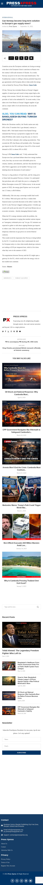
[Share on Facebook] (16, 58)
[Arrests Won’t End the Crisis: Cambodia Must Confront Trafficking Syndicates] (21, 451)
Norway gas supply (21, 278)
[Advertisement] (21, 296)
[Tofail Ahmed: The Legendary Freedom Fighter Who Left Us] (21, 635)
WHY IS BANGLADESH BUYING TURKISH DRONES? (19, 117)
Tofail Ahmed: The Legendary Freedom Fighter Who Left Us (20, 651)
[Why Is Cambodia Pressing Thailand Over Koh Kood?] (21, 565)
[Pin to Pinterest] (26, 58)
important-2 (8, 278)
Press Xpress (13, 26)
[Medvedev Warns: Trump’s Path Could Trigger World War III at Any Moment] (21, 489)
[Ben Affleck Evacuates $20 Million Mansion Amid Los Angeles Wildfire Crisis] (21, 527)
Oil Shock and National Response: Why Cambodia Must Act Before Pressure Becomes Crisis (28, 695)
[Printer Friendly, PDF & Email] (5, 271)
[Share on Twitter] (21, 58)
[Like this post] (12, 58)
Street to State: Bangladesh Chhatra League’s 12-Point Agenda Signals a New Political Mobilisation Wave (28, 680)
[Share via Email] (31, 58)
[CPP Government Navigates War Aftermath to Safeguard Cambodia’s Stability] (21, 414)
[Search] (41, 4)
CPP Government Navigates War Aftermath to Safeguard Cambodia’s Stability (29, 709)
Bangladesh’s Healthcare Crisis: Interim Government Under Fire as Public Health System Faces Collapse (28, 665)
